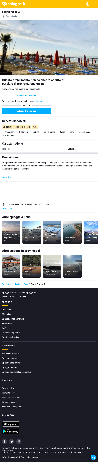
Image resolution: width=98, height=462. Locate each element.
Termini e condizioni (11, 397)
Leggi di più (7, 177)
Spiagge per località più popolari (16, 372)
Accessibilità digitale (11, 406)
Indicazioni (7, 208)
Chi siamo (6, 309)
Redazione (7, 323)
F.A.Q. (4, 328)
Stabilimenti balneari (11, 353)
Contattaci (40, 101)
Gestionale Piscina (10, 337)
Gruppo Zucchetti (19, 296)
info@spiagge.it (60, 452)
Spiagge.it (6, 284)
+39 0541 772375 (48, 452)
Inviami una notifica (26, 95)
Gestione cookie (9, 402)
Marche (17, 284)
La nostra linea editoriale (13, 319)
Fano (25, 284)
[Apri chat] (93, 457)
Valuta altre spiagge (26, 111)
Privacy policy (8, 393)
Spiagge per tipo (9, 367)
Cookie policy (8, 388)
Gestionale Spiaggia (11, 332)
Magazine (6, 314)
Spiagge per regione (11, 358)
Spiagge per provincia (11, 363)
